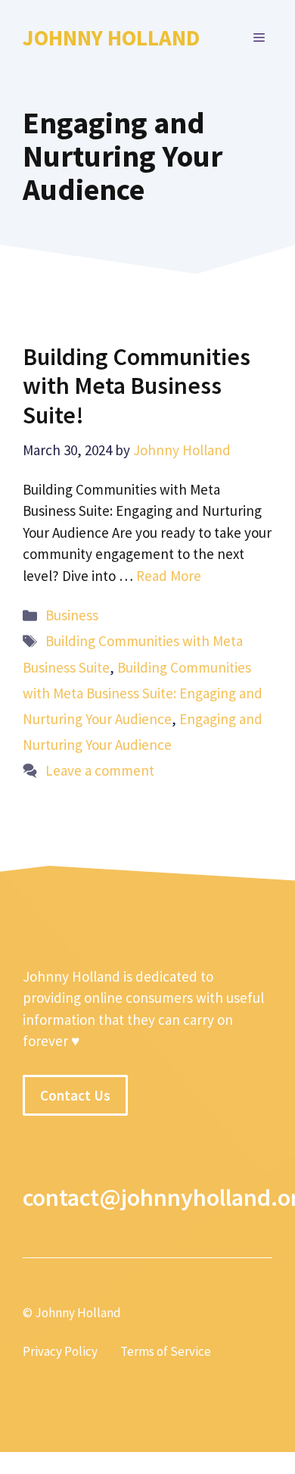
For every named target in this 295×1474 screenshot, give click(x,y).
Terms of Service (165, 1351)
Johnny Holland (111, 37)
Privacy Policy (60, 1351)
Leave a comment (99, 770)
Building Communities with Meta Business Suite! (136, 386)
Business (71, 615)
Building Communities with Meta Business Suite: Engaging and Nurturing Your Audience (142, 693)
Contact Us (75, 1095)
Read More (168, 576)
